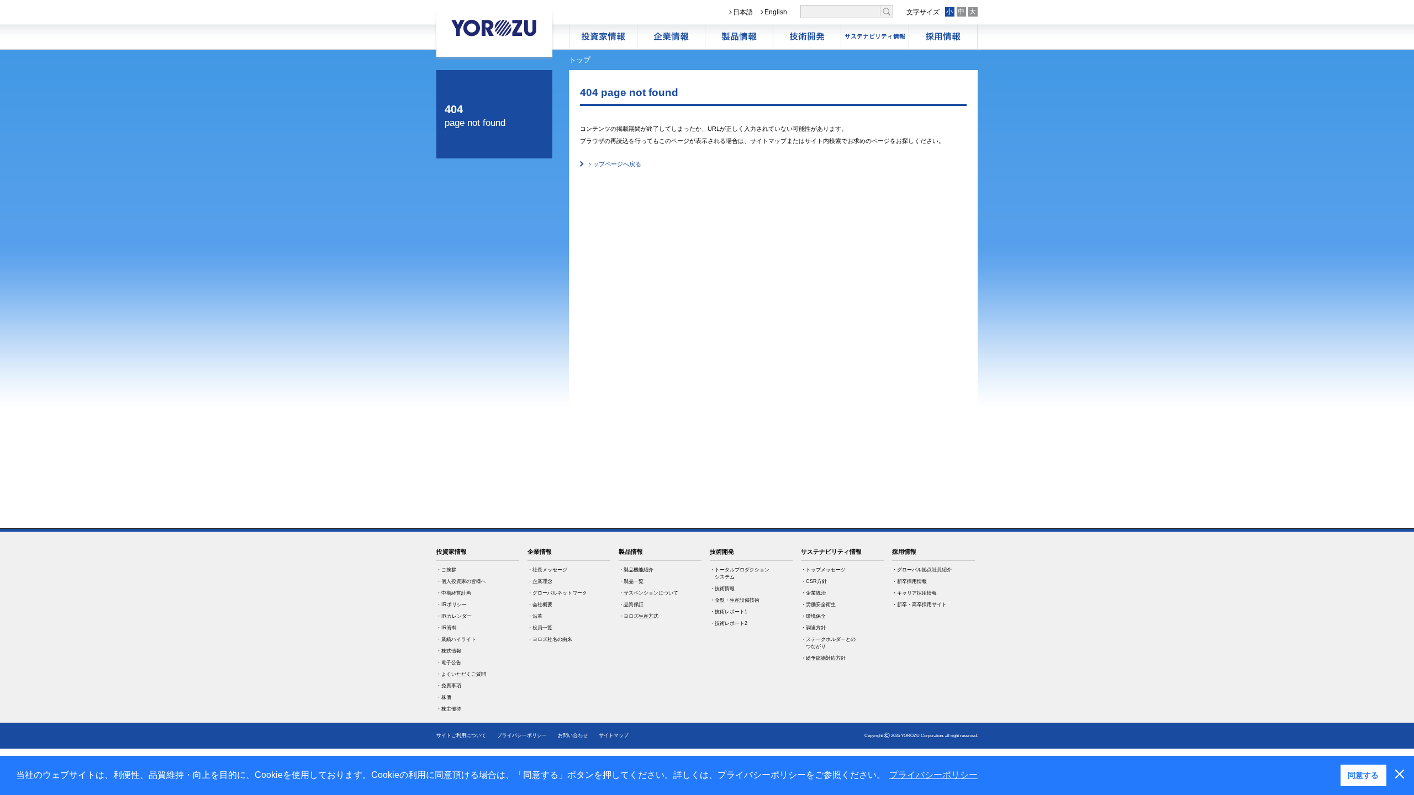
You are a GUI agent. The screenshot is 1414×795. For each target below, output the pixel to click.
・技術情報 (722, 588)
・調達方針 (813, 627)
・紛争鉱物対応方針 (823, 658)
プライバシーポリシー (522, 735)
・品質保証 (631, 604)
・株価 (443, 697)
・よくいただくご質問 (461, 674)
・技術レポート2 (728, 623)
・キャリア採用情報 (914, 593)
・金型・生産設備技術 (734, 600)
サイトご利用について (461, 735)
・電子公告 (448, 662)
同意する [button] (1363, 775)
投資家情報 (451, 551)
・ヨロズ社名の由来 (549, 639)
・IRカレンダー (454, 616)
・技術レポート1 (728, 611)
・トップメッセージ (823, 570)
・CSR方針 (814, 581)
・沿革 (534, 616)
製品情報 (739, 37)
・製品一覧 (631, 581)
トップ (579, 60)
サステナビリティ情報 (875, 37)
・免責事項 (448, 685)
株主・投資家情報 (603, 37)
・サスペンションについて (648, 593)
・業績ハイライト (456, 639)
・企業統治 (813, 593)
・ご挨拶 (446, 570)
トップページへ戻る (614, 164)
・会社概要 (539, 604)
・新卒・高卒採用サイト (919, 604)
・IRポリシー (451, 604)
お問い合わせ (573, 735)
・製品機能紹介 (636, 570)
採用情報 (943, 37)
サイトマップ (614, 735)
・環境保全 (813, 616)
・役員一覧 (539, 627)
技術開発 (807, 37)
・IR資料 (446, 627)
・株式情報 (448, 651)
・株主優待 (448, 709)
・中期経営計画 (453, 593)
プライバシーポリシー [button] (933, 775)
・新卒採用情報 (909, 581)
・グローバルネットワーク (557, 593)
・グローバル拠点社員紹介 (922, 570)
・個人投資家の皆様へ (461, 581)
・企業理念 (539, 581)
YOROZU (494, 27)
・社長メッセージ (547, 570)
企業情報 (671, 37)
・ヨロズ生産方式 (638, 616)
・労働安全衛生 (818, 604)
